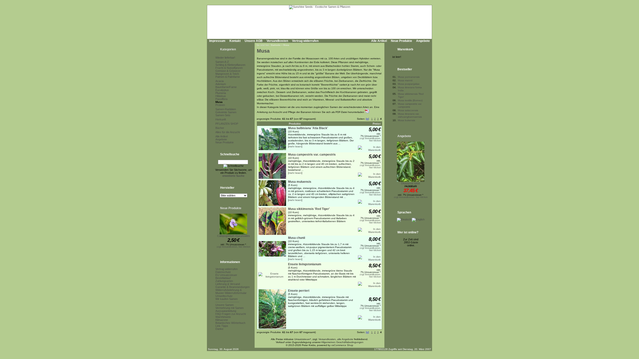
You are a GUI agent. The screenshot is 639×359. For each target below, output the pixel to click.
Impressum (217, 41)
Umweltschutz (224, 295)
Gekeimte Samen (225, 112)
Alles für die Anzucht (227, 132)
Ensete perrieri (298, 290)
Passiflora (221, 98)
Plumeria (220, 92)
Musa (218, 101)
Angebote (423, 41)
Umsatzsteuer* (302, 339)
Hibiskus (220, 95)
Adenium (220, 84)
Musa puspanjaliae (409, 84)
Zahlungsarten (224, 280)
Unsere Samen (224, 304)
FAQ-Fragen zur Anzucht (230, 313)
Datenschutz (223, 271)
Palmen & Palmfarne (227, 76)
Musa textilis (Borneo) (410, 100)
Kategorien (228, 49)
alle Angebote (345, 339)
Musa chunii (296, 238)
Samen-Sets (222, 115)
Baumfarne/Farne (226, 87)
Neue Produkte (401, 41)
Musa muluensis (299, 181)
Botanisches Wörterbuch (230, 322)
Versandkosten (277, 41)
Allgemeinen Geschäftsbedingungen (342, 342)
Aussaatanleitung (225, 310)
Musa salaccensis (408, 110)
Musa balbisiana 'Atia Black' (308, 128)
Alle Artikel (379, 41)
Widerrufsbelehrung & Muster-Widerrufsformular (231, 291)
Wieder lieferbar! (225, 57)
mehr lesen (295, 146)
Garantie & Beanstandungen (232, 286)
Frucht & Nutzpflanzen (229, 67)
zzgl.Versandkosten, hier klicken (233, 247)
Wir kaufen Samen (226, 298)
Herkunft (220, 119)
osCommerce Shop (342, 345)
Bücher (219, 127)
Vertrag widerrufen (305, 41)
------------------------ (227, 301)
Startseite (276, 45)
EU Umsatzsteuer (226, 274)
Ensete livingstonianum (304, 264)
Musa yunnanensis (409, 77)
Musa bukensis (406, 120)
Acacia (219, 81)
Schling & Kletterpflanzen (230, 64)
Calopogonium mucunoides (233, 235)
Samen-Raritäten (225, 109)
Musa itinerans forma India (410, 89)
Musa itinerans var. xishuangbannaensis (410, 115)
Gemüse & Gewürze (227, 70)
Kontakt (235, 41)
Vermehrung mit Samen (229, 307)
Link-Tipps (221, 325)
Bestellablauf (223, 277)
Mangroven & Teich (227, 73)
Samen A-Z (222, 61)
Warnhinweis (223, 316)
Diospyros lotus (410, 183)
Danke (219, 328)
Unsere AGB (254, 41)
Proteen (220, 104)
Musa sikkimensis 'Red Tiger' (309, 209)
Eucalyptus (222, 90)
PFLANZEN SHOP (226, 123)
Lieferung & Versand (227, 283)
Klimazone (221, 319)
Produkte (295, 123)
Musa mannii (405, 80)
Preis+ (377, 123)
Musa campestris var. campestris (312, 154)
